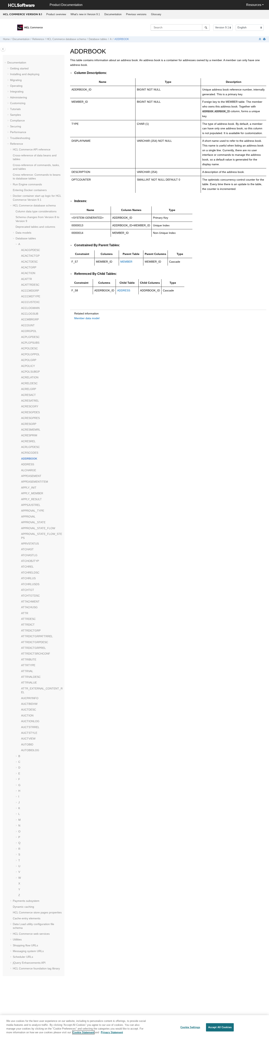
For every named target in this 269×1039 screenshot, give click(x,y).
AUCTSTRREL (30, 727)
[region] (134, 1027)
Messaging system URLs (28, 951)
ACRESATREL (30, 400)
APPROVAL (28, 516)
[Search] (206, 27)
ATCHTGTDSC (30, 595)
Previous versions (136, 14)
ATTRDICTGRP (31, 630)
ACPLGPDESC (30, 337)
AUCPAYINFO (29, 698)
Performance (18, 132)
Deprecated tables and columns (35, 226)
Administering (18, 97)
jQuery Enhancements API (29, 962)
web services (31, 933)
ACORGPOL (29, 331)
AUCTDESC (28, 709)
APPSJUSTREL (30, 504)
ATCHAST (27, 549)
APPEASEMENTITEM (34, 481)
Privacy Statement (112, 1032)
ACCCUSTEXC (30, 302)
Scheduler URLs (23, 956)
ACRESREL (28, 441)
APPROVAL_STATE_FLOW (38, 528)
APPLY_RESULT (31, 499)
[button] (5, 63)
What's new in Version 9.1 (85, 14)
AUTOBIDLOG (30, 750)
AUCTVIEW (28, 738)
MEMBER (126, 261)
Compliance (17, 120)
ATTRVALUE (29, 682)
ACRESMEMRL (30, 429)
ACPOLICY (28, 365)
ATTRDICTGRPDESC (34, 642)
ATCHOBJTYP (30, 560)
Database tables (98, 39)
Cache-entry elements (26, 918)
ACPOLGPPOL (30, 354)
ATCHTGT (27, 589)
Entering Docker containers (30, 190)
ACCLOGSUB (29, 313)
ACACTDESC (29, 261)
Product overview (56, 14)
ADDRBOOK (121, 39)
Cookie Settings (190, 1027)
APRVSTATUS (30, 543)
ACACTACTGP (30, 255)
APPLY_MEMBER (32, 493)
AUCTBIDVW (29, 703)
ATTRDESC (28, 618)
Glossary (156, 14)
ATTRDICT (28, 624)
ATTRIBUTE (28, 659)
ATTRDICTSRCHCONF (35, 653)
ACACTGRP (28, 267)
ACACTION (28, 273)
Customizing (17, 103)
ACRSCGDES (29, 452)
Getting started (19, 68)
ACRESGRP (28, 423)
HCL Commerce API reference (31, 149)
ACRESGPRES (30, 418)
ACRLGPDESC (30, 447)
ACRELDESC (29, 383)
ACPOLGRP (28, 360)
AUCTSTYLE (29, 732)
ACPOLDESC (29, 348)
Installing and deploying (24, 74)
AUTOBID (27, 744)
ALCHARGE (28, 470)
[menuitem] (56, 14)
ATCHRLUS (28, 578)
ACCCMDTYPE (30, 296)
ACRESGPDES (30, 412)
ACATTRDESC (30, 284)
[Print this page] (264, 39)
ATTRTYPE (28, 665)
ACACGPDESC (30, 250)
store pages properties (37, 912)
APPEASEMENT (31, 476)
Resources (253, 5)
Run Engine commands (27, 184)
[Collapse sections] (260, 39)
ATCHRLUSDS (30, 584)
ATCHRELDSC (30, 572)
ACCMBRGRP (30, 319)
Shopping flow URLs (25, 945)
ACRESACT (28, 394)
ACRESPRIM (29, 435)
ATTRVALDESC (31, 676)
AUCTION (27, 715)
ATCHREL (27, 566)
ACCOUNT (28, 325)
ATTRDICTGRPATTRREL (37, 636)
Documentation (113, 14)
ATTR (24, 613)
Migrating (16, 80)
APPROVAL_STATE (33, 522)
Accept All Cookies (220, 1027)
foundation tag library (36, 968)
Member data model (86, 318)
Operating (16, 85)
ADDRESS (27, 464)
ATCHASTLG (29, 555)
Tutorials (15, 109)
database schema (66, 39)
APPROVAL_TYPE (32, 510)
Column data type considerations (36, 211)
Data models (23, 232)
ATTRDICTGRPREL (33, 647)
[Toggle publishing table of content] (3, 49)
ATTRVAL (27, 671)
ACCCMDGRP (30, 290)
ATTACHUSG (29, 607)
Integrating (16, 91)
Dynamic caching (23, 906)
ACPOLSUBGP (30, 371)
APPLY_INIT (28, 487)
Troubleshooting (20, 138)
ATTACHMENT (30, 601)
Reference (38, 39)
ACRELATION (29, 377)
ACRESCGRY (29, 406)
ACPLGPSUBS (30, 342)
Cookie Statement (83, 1032)
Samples (15, 114)
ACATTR (26, 279)
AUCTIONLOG (30, 721)
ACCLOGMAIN (30, 308)
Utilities (17, 939)
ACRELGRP (28, 389)
